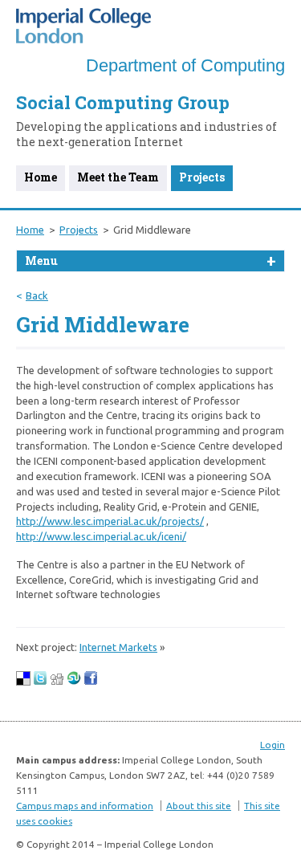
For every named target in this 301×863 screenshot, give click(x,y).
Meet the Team (118, 177)
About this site (198, 805)
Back (37, 295)
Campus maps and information (84, 805)
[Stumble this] (74, 681)
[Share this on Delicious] (23, 681)
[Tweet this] (40, 681)
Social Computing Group (123, 102)
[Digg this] (57, 681)
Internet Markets (118, 647)
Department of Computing (185, 65)
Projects (202, 177)
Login (272, 744)
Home (40, 177)
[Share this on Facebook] (90, 681)
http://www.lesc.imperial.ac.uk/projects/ (110, 521)
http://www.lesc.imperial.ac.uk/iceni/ (101, 536)
